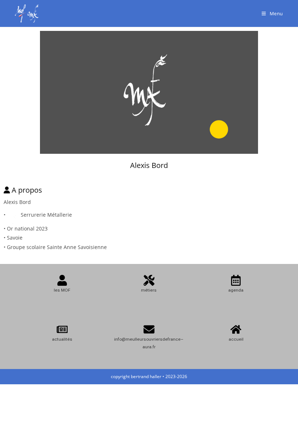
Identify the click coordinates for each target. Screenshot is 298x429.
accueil (236, 339)
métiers (149, 290)
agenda (235, 290)
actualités (62, 339)
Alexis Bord (149, 165)
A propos (27, 190)
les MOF (62, 290)
